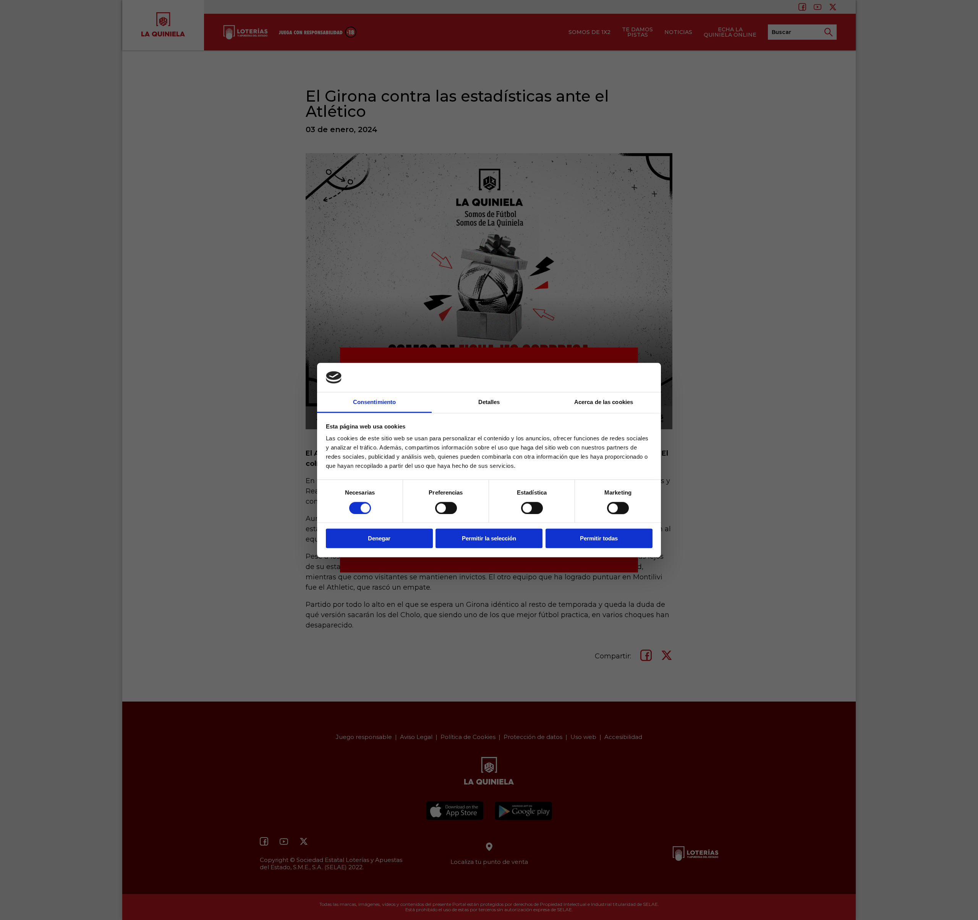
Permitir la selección (489, 538)
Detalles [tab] (489, 402)
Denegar (379, 538)
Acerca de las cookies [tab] (603, 402)
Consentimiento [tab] (374, 402)
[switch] (446, 508)
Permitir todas (599, 538)
